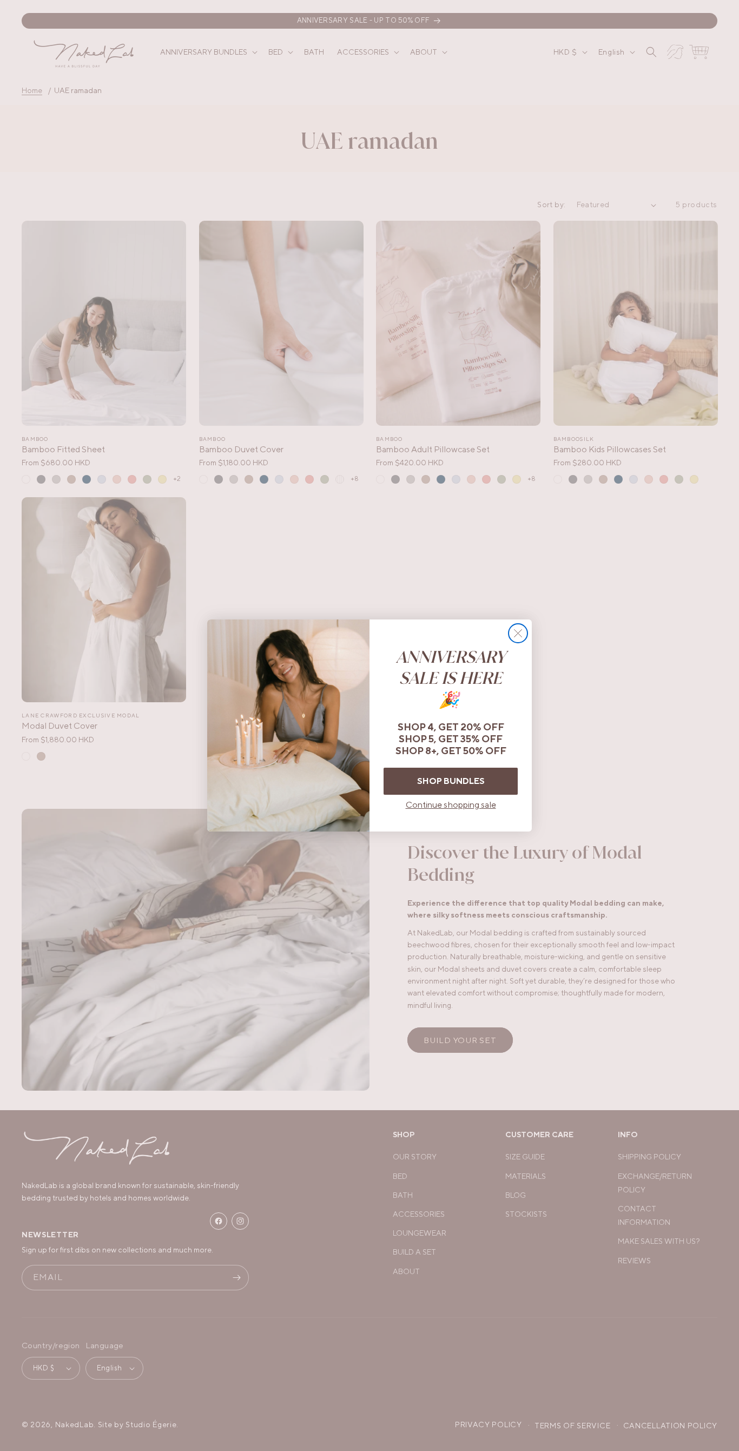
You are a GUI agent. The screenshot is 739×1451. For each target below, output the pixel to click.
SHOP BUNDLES (451, 781)
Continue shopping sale (451, 805)
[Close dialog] (518, 633)
